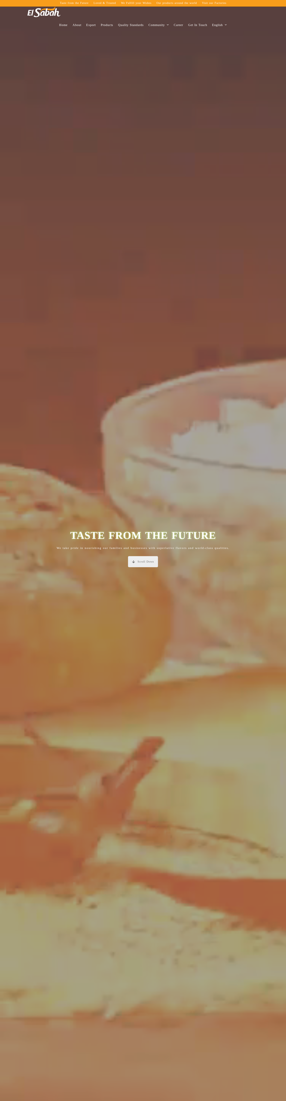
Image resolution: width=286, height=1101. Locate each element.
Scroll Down (146, 561)
